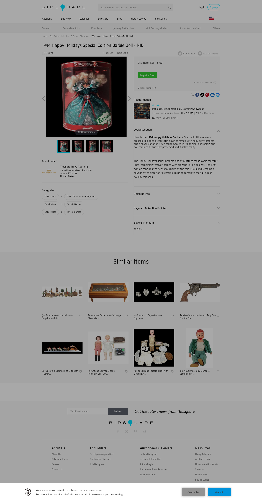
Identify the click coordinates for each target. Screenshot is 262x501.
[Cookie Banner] (131, 492)
